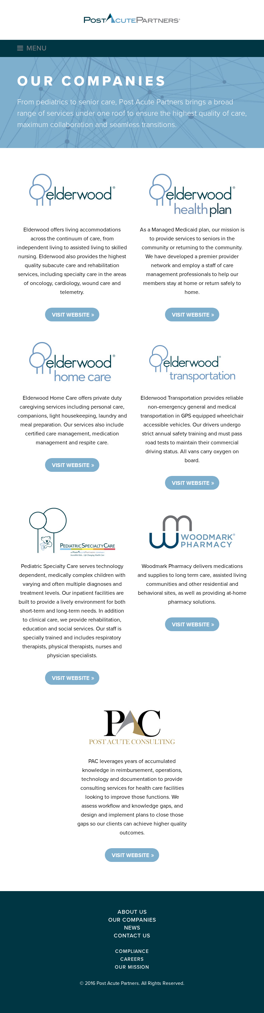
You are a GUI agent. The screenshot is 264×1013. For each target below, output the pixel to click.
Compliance (132, 951)
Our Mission (132, 967)
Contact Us (132, 935)
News (132, 927)
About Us (132, 912)
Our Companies (132, 920)
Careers (132, 959)
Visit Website (70, 314)
